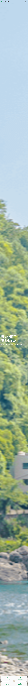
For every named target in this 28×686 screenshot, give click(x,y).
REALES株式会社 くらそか (5, 1)
